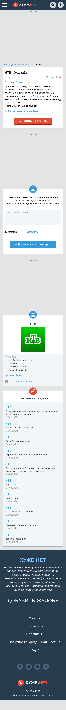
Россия (11, 111)
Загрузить (32, 232)
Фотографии (11, 232)
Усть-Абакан (32, 111)
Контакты (33, 626)
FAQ (33, 650)
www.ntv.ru (14, 375)
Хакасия (21, 111)
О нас (33, 618)
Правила (33, 634)
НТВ (8, 407)
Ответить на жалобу (33, 120)
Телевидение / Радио (20, 381)
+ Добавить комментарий (33, 244)
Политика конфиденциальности (33, 642)
